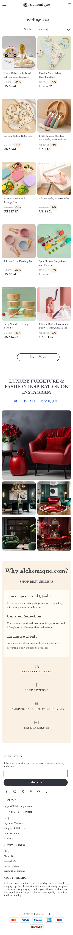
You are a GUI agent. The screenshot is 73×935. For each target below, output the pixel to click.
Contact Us (10, 861)
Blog (6, 851)
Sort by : (28, 29)
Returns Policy (11, 833)
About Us (9, 856)
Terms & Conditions (14, 871)
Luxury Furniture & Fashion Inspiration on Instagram (36, 387)
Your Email (13, 773)
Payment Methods (13, 823)
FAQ (6, 818)
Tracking (8, 838)
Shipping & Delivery (14, 828)
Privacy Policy (11, 866)
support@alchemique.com (18, 806)
